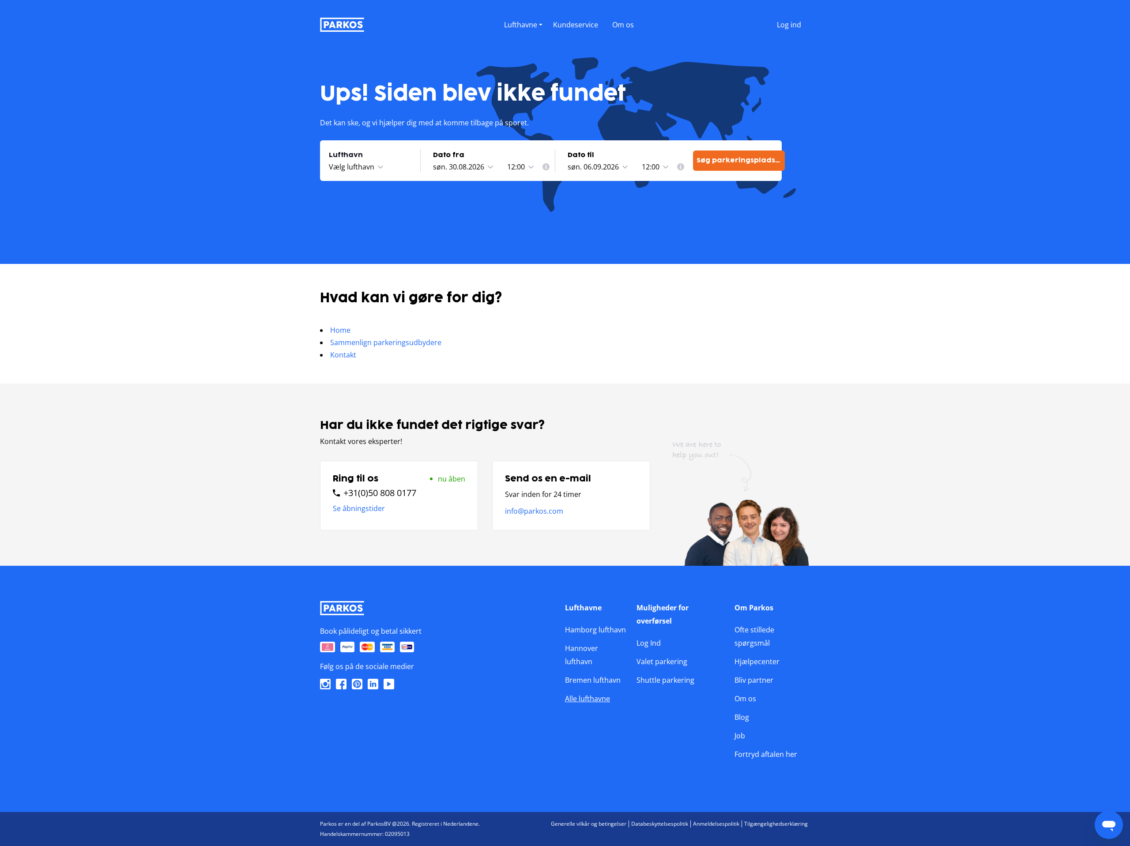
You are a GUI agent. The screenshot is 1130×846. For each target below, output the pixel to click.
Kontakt (343, 355)
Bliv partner (753, 680)
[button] (523, 34)
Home (340, 330)
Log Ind (649, 643)
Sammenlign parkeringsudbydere (385, 342)
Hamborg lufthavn (595, 630)
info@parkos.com (534, 511)
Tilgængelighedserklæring (776, 823)
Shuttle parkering (665, 680)
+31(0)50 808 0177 (379, 493)
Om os (745, 698)
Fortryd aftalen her (765, 754)
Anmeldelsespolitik (716, 823)
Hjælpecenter (757, 661)
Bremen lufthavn (593, 680)
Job (739, 736)
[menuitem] (546, 166)
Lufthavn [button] (346, 155)
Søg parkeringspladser (740, 160)
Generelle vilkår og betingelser (588, 823)
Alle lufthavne (587, 698)
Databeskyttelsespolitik (659, 823)
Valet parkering (662, 661)
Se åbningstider (359, 508)
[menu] (523, 23)
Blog (741, 717)
